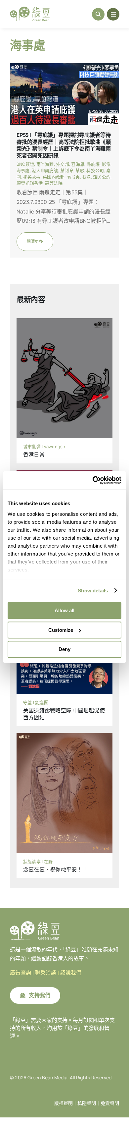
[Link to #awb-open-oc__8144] (113, 14)
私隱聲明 (86, 1103)
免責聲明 (110, 1103)
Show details (93, 590)
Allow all (64, 610)
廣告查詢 (20, 972)
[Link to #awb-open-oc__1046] (98, 14)
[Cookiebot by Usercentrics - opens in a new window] (92, 480)
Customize (60, 630)
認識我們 (70, 972)
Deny (64, 649)
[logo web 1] (30, 9)
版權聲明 (63, 1103)
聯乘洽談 (45, 972)
